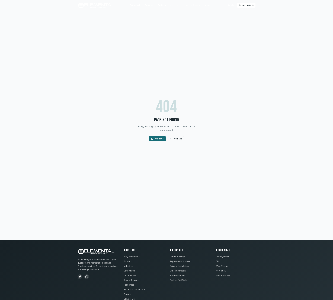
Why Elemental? (132, 256)
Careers (127, 294)
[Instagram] (86, 276)
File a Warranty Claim (134, 289)
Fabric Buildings (177, 256)
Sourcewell (135, 5)
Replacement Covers (180, 261)
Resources (129, 284)
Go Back (178, 139)
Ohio (218, 261)
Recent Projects (131, 280)
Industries (128, 266)
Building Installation (179, 266)
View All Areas (223, 275)
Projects (162, 5)
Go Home (159, 139)
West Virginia (222, 266)
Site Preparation (178, 270)
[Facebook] (80, 276)
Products (149, 5)
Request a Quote (246, 5)
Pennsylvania (222, 256)
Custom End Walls (178, 280)
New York (221, 270)
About (208, 5)
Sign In (231, 5)
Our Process (130, 275)
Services (174, 5)
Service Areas (191, 5)
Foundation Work (178, 275)
